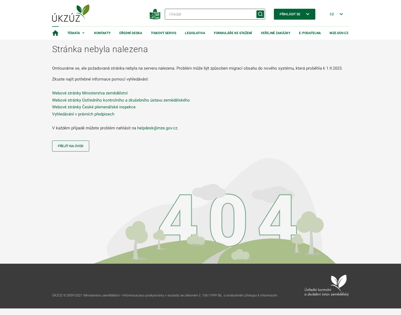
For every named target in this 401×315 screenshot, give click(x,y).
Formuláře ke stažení (233, 33)
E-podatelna (310, 33)
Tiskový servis (163, 33)
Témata (73, 33)
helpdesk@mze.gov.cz (157, 128)
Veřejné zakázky (275, 33)
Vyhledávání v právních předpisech (83, 114)
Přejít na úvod (70, 146)
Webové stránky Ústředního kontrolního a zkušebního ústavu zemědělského (121, 100)
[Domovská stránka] (55, 33)
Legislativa (195, 33)
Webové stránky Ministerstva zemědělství (90, 93)
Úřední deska (130, 33)
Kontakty (102, 33)
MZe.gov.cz (339, 33)
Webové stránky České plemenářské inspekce (94, 107)
